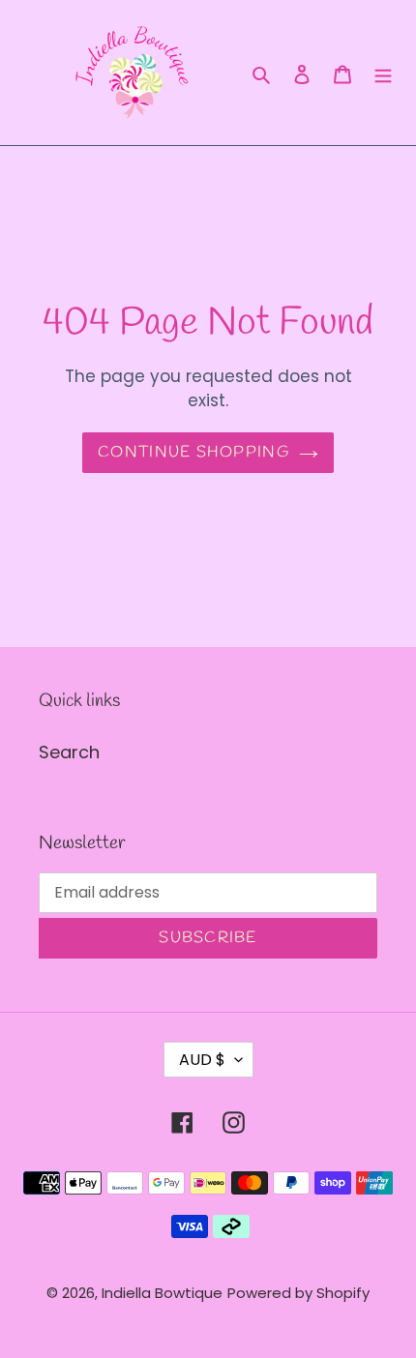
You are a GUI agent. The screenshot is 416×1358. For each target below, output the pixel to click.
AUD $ (202, 1059)
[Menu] (383, 73)
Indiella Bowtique (162, 1293)
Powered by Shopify (298, 1293)
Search (69, 752)
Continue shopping (193, 452)
